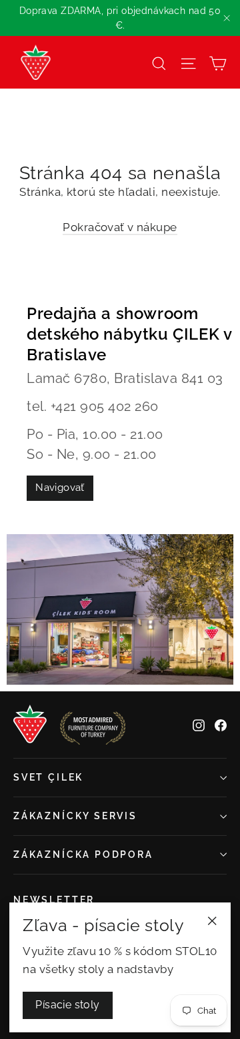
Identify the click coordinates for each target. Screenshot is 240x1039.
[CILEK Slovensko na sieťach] (199, 725)
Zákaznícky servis (75, 816)
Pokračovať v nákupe (120, 227)
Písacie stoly (67, 1004)
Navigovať (59, 488)
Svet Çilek (48, 777)
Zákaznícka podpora (83, 854)
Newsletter (54, 899)
